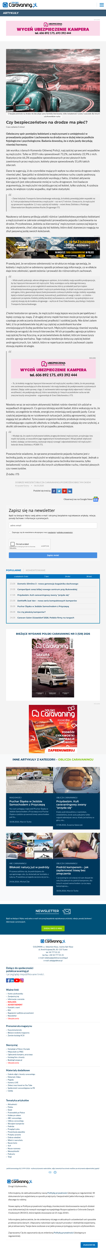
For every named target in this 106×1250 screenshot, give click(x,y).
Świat (10, 1110)
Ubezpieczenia (13, 1018)
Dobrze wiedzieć (14, 1137)
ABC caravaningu (14, 1118)
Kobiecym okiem (14, 1115)
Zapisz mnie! (53, 555)
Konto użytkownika (15, 994)
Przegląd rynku (14, 1129)
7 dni (46, 576)
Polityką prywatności (64, 1232)
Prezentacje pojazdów (16, 1132)
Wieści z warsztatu (15, 1140)
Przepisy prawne (14, 1135)
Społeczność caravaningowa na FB (21, 1088)
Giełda (10, 1091)
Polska (10, 1107)
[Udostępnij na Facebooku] (54, 490)
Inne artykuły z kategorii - (53, 759)
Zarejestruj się (13, 996)
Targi (10, 1157)
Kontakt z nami (14, 1007)
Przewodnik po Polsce (16, 1112)
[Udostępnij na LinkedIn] (69, 490)
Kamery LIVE (13, 1082)
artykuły (11, 13)
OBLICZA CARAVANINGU (48, 482)
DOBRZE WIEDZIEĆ (25, 482)
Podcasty (11, 1154)
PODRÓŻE (66, 482)
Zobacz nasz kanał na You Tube (20, 1085)
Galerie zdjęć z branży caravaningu (21, 1074)
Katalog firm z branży (16, 1057)
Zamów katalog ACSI (16, 1035)
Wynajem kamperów (16, 1124)
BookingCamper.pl (15, 1060)
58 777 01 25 (54, 952)
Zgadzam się (89, 1245)
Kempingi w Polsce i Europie (19, 1049)
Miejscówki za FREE (15, 1052)
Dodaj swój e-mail (53, 928)
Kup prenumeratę (15, 1030)
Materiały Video (14, 1077)
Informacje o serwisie (16, 999)
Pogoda (11, 1080)
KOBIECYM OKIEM (81, 482)
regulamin (52, 532)
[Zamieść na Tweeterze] (59, 490)
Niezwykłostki (13, 1151)
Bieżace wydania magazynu (18, 1033)
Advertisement (15, 1005)
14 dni (67, 576)
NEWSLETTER (47, 911)
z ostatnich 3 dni (21, 576)
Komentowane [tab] (35, 570)
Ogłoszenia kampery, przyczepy (20, 1054)
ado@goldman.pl (55, 960)
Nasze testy (12, 1143)
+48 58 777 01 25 (56, 955)
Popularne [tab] (13, 570)
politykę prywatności (65, 532)
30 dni (89, 576)
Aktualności (12, 1104)
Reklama (12, 1002)
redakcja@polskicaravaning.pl (56, 958)
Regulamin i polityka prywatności (21, 1013)
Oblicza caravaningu (16, 1121)
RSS (9, 1010)
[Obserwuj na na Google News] (96, 499)
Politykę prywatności (57, 1193)
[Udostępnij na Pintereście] (64, 490)
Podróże (11, 1126)
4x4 (9, 1146)
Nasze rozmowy (14, 1148)
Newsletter (12, 1016)
